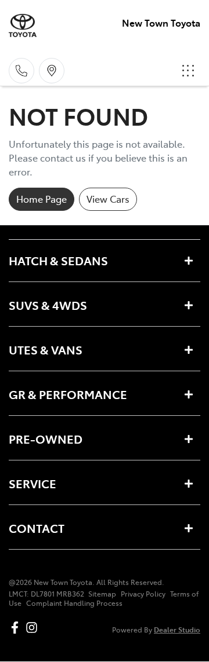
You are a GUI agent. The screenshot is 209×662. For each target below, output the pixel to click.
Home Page (41, 198)
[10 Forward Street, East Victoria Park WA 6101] (51, 70)
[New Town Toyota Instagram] (34, 627)
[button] (188, 70)
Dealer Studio (177, 629)
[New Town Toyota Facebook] (17, 627)
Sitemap (102, 593)
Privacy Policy (143, 593)
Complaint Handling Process (74, 603)
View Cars (108, 198)
